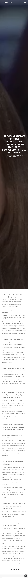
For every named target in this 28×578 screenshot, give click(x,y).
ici (22, 563)
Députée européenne (16, 155)
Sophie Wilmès (16, 156)
